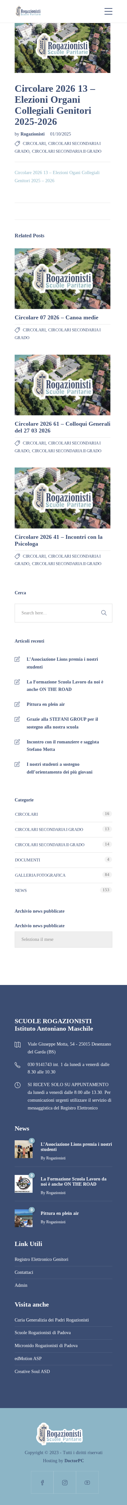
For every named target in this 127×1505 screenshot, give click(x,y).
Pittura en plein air (46, 704)
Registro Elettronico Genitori (41, 1259)
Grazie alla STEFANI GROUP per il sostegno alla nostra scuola (62, 723)
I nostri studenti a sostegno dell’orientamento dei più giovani (59, 768)
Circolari (34, 143)
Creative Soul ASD (32, 1371)
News (21, 890)
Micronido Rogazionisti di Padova (46, 1345)
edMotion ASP (28, 1358)
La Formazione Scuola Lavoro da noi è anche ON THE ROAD (65, 686)
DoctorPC (74, 1460)
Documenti (27, 860)
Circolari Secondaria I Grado (49, 829)
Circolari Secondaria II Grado (66, 151)
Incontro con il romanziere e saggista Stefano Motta (63, 746)
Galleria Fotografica (40, 875)
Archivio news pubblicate (39, 925)
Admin (21, 1285)
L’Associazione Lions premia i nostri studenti (62, 663)
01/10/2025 (60, 134)
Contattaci (24, 1272)
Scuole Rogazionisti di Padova (43, 1332)
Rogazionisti (33, 134)
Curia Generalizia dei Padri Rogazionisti (52, 1320)
